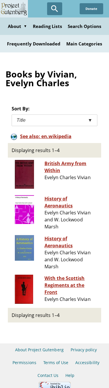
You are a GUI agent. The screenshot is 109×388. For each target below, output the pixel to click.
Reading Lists (47, 26)
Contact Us (47, 375)
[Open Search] (54, 8)
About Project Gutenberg (39, 349)
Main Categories (84, 44)
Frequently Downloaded (33, 44)
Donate (91, 8)
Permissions (24, 362)
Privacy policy (84, 349)
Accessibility (87, 362)
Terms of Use (55, 362)
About (17, 26)
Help (69, 375)
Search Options (84, 26)
